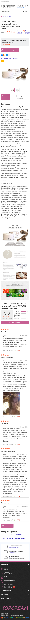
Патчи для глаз (20, 538)
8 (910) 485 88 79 (23, 6)
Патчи (3, 538)
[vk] (5, 587)
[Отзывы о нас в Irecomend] (14, 587)
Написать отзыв (15, 322)
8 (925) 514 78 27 (9, 6)
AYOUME (10, 538)
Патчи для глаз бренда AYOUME (12, 535)
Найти (26, 11)
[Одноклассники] (4, 55)
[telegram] (11, 587)
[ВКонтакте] (2, 55)
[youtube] (8, 587)
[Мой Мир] (7, 55)
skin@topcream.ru (9, 578)
